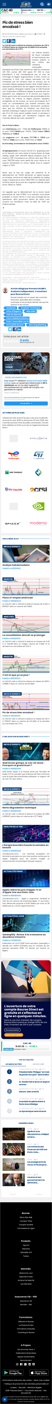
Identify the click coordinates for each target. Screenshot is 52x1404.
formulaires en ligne (26, 1228)
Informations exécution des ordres (17, 1380)
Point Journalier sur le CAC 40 (18, 321)
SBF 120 (40, 10)
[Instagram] (17, 1364)
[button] (42, 4)
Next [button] (51, 11)
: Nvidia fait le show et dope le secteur (34, 1083)
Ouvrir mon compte (13, 1035)
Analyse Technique (31, 307)
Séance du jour (26, 1273)
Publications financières (26, 1353)
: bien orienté (29, 1091)
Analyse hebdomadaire (16, 565)
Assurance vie (26, 1301)
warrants (26, 1249)
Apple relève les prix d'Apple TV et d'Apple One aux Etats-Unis (21, 891)
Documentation (12, 1030)
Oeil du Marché (14, 314)
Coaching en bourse (26, 1332)
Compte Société (26, 1224)
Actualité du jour (15, 324)
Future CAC (26, 10)
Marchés (30, 311)
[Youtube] (33, 1364)
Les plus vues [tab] (38, 1064)
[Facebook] (21, 1364)
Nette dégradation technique (19, 807)
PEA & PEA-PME (26, 1217)
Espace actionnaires (26, 1357)
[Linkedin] (29, 1364)
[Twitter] (25, 1364)
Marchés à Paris (26, 1276)
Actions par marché (26, 1280)
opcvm (26, 1245)
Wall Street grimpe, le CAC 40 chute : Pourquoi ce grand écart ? (23, 764)
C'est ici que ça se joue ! (16, 674)
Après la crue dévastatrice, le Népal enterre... (38, 1134)
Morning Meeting (37, 324)
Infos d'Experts (13, 311)
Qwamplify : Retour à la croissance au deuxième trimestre (24, 935)
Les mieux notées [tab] (14, 1064)
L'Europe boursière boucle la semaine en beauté (25, 846)
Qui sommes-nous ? (26, 1349)
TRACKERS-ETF (26, 1252)
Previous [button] (22, 11)
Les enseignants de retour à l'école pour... (37, 1163)
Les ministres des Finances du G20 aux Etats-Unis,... (37, 1149)
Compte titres (26, 1221)
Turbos (26, 1256)
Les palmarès (26, 1284)
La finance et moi (26, 1325)
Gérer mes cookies (41, 1380)
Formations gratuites (26, 1329)
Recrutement (26, 1360)
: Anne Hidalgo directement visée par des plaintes (32, 1105)
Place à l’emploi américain (17, 597)
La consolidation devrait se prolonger (23, 635)
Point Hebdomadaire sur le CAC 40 (18, 318)
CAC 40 (6, 10)
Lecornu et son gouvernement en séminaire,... (36, 1180)
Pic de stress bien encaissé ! (18, 712)
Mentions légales (35, 1387)
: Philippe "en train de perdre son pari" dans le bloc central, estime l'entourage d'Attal (34, 1076)
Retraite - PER (26, 1304)
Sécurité (22, 1387)
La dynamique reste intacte (32, 1111)
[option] (28, 11)
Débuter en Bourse (26, 1321)
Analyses (11, 307)
